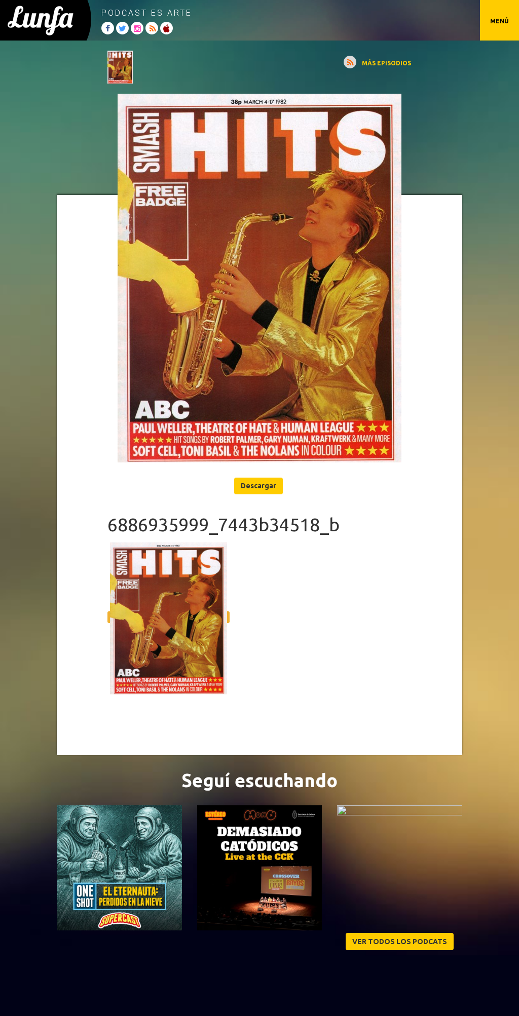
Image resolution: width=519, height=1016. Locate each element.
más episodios (386, 63)
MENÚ (499, 21)
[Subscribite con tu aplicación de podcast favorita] (350, 62)
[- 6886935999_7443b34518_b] (259, 278)
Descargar (258, 486)
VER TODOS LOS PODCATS (399, 941)
